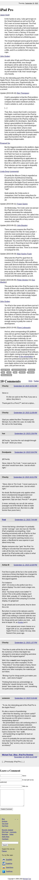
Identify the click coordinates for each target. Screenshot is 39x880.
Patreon (4, 851)
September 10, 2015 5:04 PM (26, 452)
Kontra (20, 622)
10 (33, 3)
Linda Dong (4, 171)
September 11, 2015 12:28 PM (25, 565)
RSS (30, 381)
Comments (13, 832)
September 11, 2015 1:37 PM (26, 643)
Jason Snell (4, 15)
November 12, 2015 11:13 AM (25, 757)
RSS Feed (5, 832)
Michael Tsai (27, 879)
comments (14, 171)
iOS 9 (9, 372)
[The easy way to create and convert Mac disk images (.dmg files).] (4, 859)
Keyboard (31, 372)
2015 (36, 3)
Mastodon (5, 834)
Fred (4, 520)
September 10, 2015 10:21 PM (25, 477)
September (28, 3)
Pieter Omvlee (22, 280)
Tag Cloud (5, 823)
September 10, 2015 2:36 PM (26, 433)
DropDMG (9, 859)
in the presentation (26, 356)
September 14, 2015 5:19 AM (26, 698)
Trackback (5, 839)
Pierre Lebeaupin (23, 328)
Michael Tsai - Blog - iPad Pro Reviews (17, 755)
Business (31, 369)
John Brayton (22, 225)
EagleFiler (9, 863)
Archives (4, 821)
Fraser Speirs (22, 204)
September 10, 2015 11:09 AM (25, 413)
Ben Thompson (23, 93)
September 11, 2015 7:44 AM (26, 520)
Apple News (5, 836)
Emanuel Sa (5, 143)
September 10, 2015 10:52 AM (25, 386)
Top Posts (5, 826)
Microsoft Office (6, 375)
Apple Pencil (5, 369)
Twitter (36, 381)
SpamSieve (9, 867)
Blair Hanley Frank (24, 254)
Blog (3, 819)
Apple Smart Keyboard (19, 369)
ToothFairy (9, 871)
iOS (3, 372)
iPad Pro (6, 9)
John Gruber (5, 56)
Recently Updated (7, 830)
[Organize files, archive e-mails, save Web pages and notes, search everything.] (4, 863)
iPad (15, 372)
